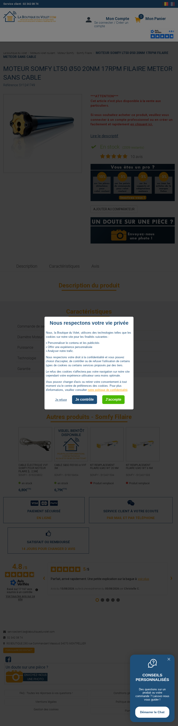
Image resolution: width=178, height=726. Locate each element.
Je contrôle (84, 400)
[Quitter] (169, 659)
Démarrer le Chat (152, 712)
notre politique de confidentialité (107, 390)
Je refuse (61, 400)
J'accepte (113, 400)
